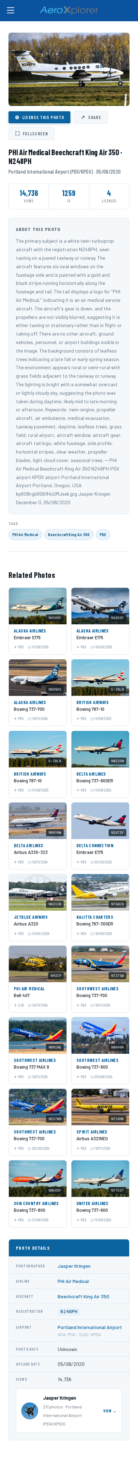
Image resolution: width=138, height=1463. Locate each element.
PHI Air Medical (25, 534)
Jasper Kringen (74, 1266)
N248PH (69, 1312)
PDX (103, 534)
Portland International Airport (90, 1327)
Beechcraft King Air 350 (69, 534)
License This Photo (39, 117)
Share (91, 117)
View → (110, 1410)
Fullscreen (31, 133)
